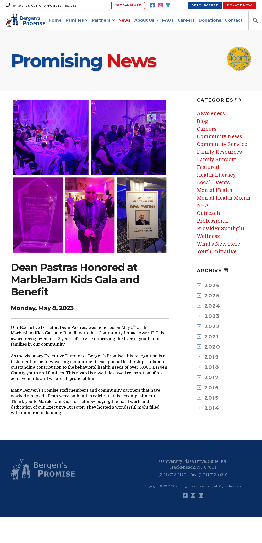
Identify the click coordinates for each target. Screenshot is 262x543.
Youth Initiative (217, 252)
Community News (219, 137)
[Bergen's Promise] (26, 20)
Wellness (208, 236)
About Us (144, 20)
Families (75, 20)
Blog (202, 121)
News (124, 20)
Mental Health (215, 190)
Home (55, 20)
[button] (44, 469)
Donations (210, 20)
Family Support (216, 160)
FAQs (168, 20)
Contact (233, 20)
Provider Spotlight (220, 229)
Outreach (208, 213)
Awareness (211, 114)
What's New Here (218, 244)
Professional (213, 221)
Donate (239, 5)
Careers (186, 20)
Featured (208, 167)
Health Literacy (216, 175)
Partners (101, 20)
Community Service (222, 144)
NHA (203, 206)
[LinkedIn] (168, 5)
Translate (130, 5)
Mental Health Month (224, 198)
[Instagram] (160, 5)
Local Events (213, 183)
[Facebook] (152, 5)
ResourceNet (205, 5)
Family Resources (219, 152)
